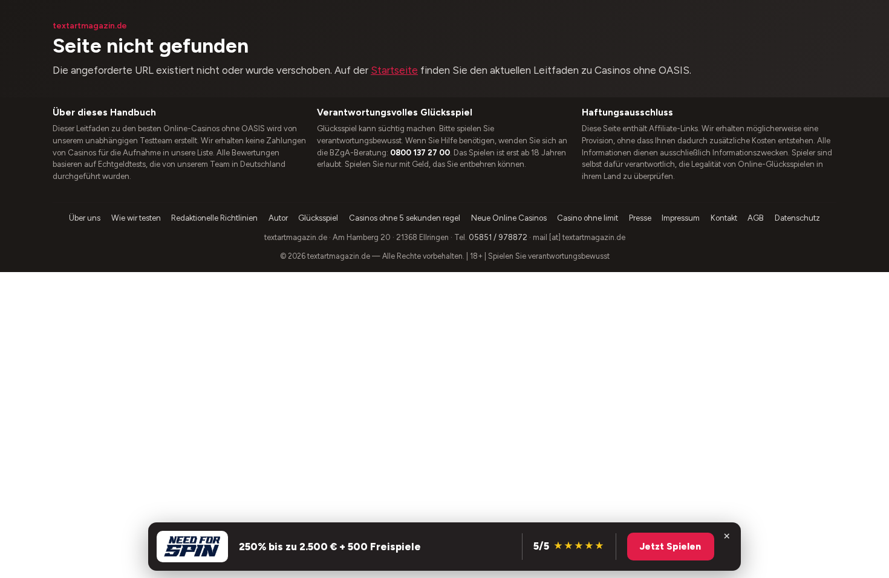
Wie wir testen (136, 217)
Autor (278, 217)
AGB (755, 217)
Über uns (84, 217)
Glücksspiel (318, 217)
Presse (640, 217)
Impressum (681, 217)
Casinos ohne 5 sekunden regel (404, 217)
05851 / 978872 (498, 237)
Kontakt (724, 217)
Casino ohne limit (587, 217)
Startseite (394, 70)
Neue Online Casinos (509, 217)
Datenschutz (797, 217)
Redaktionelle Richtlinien (214, 217)
